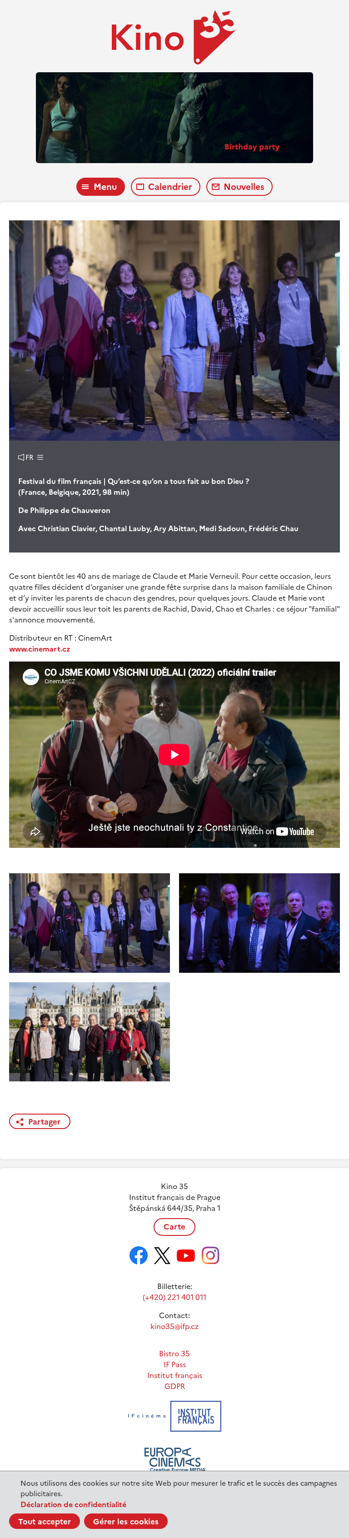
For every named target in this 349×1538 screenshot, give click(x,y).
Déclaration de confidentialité (73, 1504)
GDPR (175, 1386)
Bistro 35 (174, 1353)
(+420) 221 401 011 (174, 1297)
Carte (174, 1227)
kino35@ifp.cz (174, 1326)
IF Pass (175, 1364)
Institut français (174, 1375)
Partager (44, 1122)
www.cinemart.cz (39, 648)
